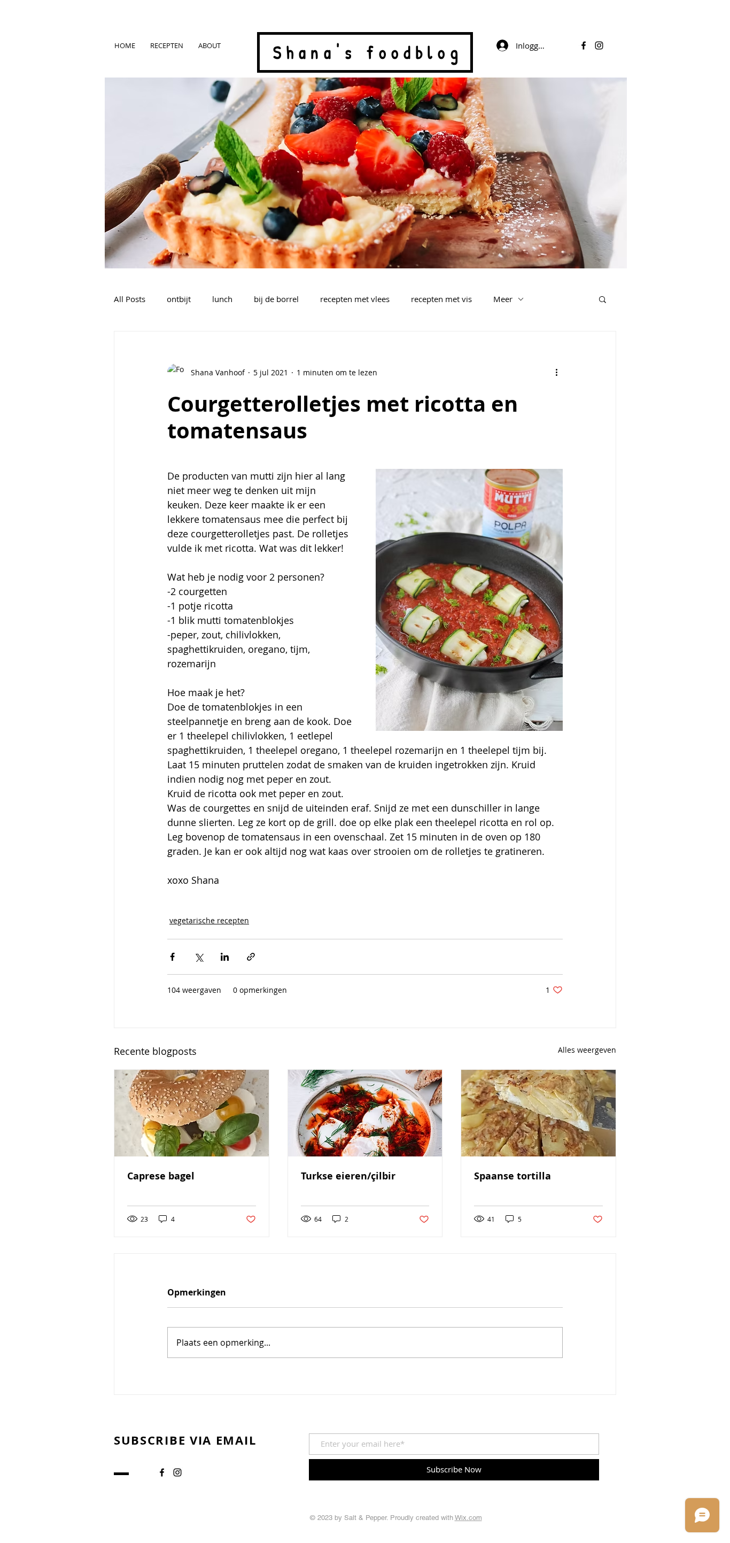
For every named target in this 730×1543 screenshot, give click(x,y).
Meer (502, 299)
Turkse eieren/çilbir (348, 1176)
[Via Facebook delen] (172, 957)
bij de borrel (276, 299)
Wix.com (468, 1518)
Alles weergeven (587, 1050)
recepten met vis (441, 299)
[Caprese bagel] (191, 1113)
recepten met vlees (355, 299)
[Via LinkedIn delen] (225, 957)
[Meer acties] (556, 372)
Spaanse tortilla (512, 1176)
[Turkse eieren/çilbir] (365, 1113)
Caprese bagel (161, 1176)
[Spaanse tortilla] (538, 1113)
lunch (222, 299)
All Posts (129, 299)
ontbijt (179, 299)
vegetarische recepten (209, 920)
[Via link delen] (251, 957)
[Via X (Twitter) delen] (198, 957)
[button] (602, 299)
